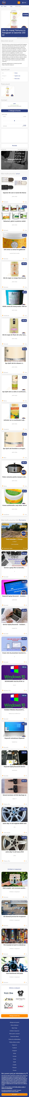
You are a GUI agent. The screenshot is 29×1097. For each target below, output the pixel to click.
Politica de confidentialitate (6, 1088)
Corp (11, 6)
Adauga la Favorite (15, 110)
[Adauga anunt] (19, 2)
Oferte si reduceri (14, 988)
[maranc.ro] (20, 993)
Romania (14, 145)
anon (18, 174)
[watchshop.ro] (8, 993)
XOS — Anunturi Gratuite (4, 6)
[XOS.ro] (4, 2)
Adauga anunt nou (14, 1015)
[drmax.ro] (20, 1006)
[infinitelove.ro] (20, 999)
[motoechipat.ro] (8, 1006)
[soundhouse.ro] (8, 999)
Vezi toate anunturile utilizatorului (14, 106)
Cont (25, 2)
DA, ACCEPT (14, 1094)
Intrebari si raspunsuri (14, 869)
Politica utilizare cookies (20, 1087)
